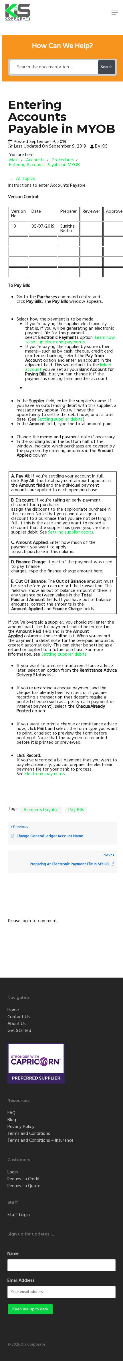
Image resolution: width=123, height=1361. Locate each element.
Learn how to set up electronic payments (70, 340)
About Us (16, 1024)
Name (13, 1253)
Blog (11, 1120)
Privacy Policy (20, 1127)
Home (13, 1010)
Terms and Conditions (28, 1133)
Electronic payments (45, 774)
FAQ (11, 1113)
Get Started (19, 1030)
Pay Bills (76, 810)
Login (12, 1172)
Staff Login (18, 1215)
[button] (115, 12)
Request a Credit (23, 1179)
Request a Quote (24, 1186)
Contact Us (18, 1017)
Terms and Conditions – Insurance (40, 1140)
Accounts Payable (41, 810)
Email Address (21, 1280)
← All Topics (22, 178)
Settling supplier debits (60, 419)
